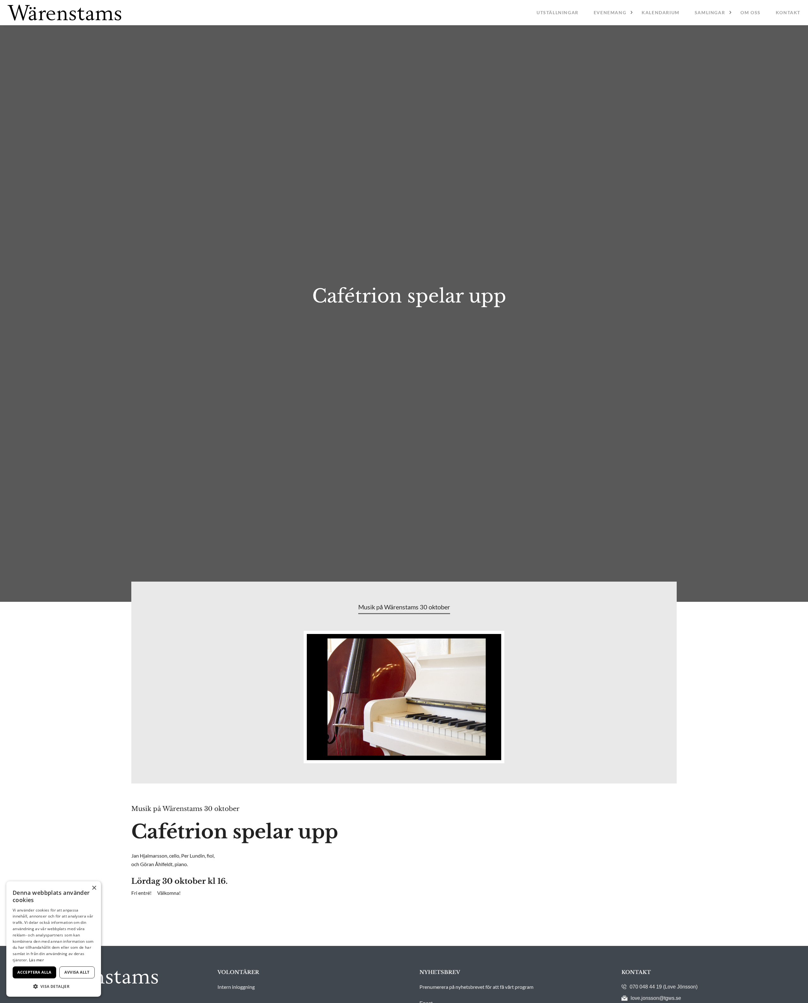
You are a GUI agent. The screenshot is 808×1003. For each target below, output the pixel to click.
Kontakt (788, 12)
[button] (54, 986)
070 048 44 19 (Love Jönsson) (664, 986)
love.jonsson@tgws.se (656, 998)
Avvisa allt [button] (76, 972)
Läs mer (36, 960)
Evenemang (610, 12)
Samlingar (710, 12)
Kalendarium (661, 12)
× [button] (94, 888)
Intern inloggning (236, 987)
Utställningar (558, 12)
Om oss (750, 12)
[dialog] (53, 939)
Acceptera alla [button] (34, 972)
